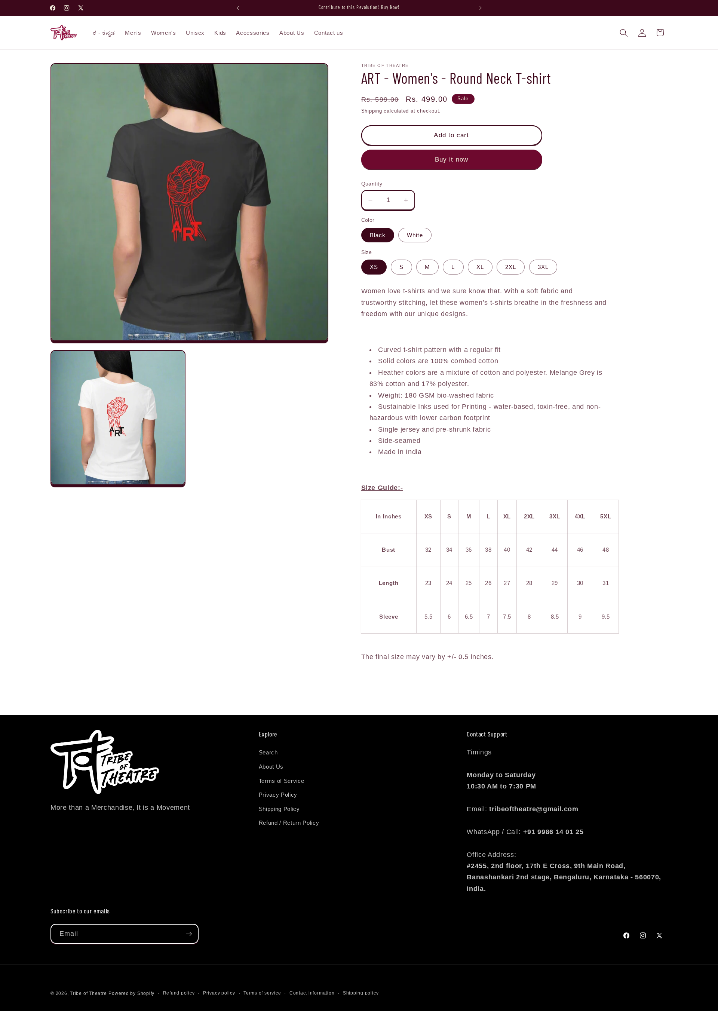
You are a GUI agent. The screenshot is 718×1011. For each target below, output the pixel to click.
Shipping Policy (279, 809)
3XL (543, 267)
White (415, 235)
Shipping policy (361, 993)
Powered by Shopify (131, 993)
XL (480, 267)
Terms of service (262, 993)
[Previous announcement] (238, 8)
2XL (510, 267)
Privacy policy (219, 993)
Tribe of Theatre (88, 993)
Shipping (371, 111)
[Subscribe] (189, 934)
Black (378, 235)
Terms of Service (281, 781)
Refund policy (179, 993)
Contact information (312, 993)
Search (268, 752)
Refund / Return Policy (289, 823)
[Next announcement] (480, 8)
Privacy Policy (278, 794)
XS (374, 267)
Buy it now (451, 159)
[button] (624, 33)
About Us (271, 766)
